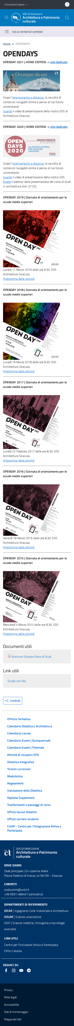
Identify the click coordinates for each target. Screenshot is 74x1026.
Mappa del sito (12, 1019)
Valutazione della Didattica (24, 790)
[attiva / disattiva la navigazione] (6, 17)
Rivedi (7, 181)
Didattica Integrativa (20, 762)
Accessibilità (11, 1004)
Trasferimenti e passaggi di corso (28, 804)
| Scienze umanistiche (22, 917)
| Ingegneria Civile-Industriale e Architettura (36, 910)
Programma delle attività (18, 278)
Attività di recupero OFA (23, 754)
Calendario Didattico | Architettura (29, 726)
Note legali (10, 997)
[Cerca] (67, 17)
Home (7, 43)
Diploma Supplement (21, 797)
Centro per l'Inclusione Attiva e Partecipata (31, 944)
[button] (27, 4)
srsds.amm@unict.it (16, 889)
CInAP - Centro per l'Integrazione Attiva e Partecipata (34, 828)
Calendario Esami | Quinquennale (28, 740)
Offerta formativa (18, 719)
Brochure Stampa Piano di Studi (31, 656)
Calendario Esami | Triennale (25, 747)
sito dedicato (58, 62)
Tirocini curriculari (19, 769)
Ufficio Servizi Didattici (22, 812)
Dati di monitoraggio (16, 1012)
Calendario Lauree (19, 733)
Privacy (8, 990)
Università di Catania (14, 4)
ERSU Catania (13, 951)
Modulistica (15, 776)
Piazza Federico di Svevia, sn (22, 875)
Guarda (7, 111)
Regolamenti (15, 783)
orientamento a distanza (28, 97)
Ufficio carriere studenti (23, 819)
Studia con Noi (17, 681)
